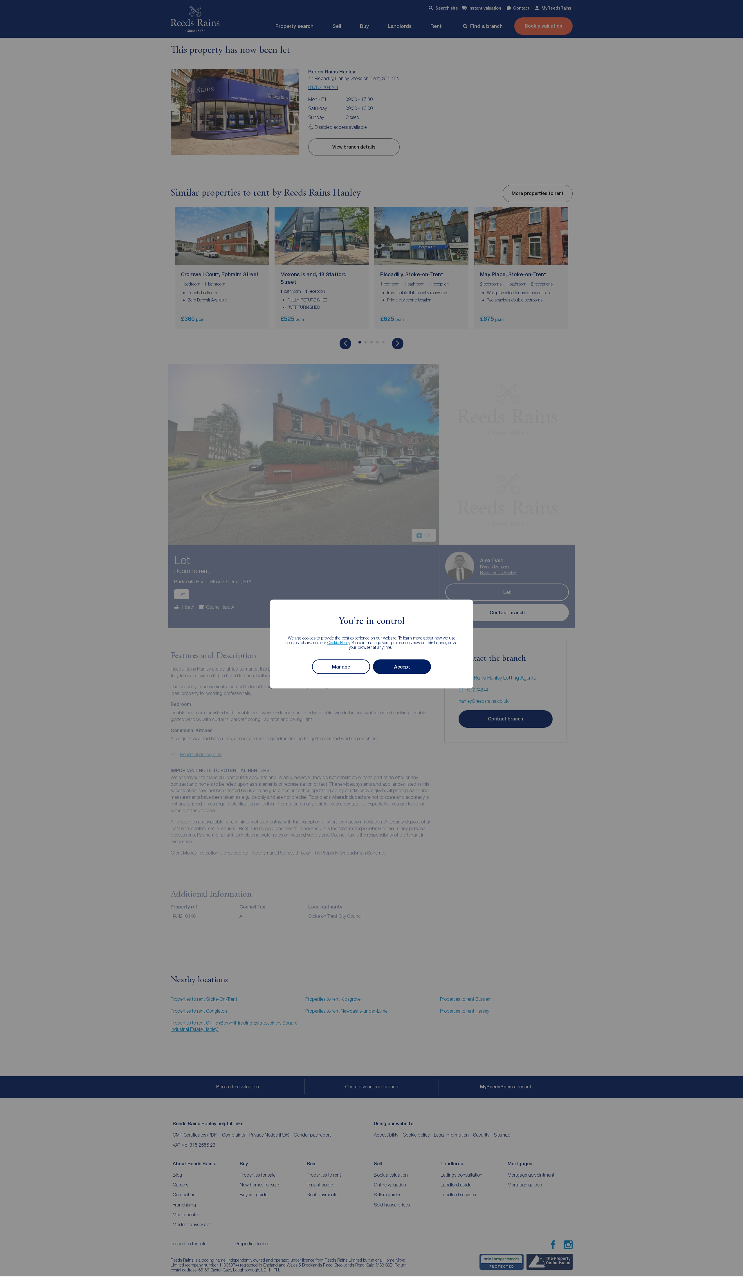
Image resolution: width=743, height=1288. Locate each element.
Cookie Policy (338, 642)
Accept (402, 666)
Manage (341, 666)
